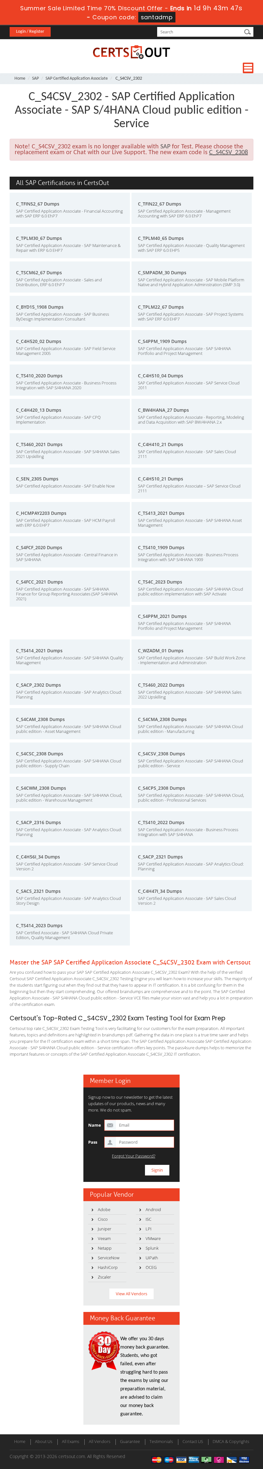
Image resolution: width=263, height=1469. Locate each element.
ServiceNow (108, 1258)
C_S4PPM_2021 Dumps (162, 616)
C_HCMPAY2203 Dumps (41, 513)
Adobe (104, 1209)
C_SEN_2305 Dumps (37, 479)
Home (19, 78)
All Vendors (99, 1441)
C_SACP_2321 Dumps (160, 857)
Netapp (105, 1248)
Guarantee (130, 1441)
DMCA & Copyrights (231, 1441)
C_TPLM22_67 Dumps (161, 307)
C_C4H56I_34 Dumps (38, 857)
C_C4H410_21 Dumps (160, 444)
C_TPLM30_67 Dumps (39, 238)
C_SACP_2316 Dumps (38, 822)
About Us (43, 1441)
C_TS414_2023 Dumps (39, 925)
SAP (35, 78)
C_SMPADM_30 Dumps (162, 272)
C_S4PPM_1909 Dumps (162, 341)
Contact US (192, 1441)
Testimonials (161, 1441)
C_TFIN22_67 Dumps (159, 204)
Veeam (104, 1238)
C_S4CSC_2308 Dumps (39, 754)
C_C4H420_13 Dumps (38, 410)
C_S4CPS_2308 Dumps (161, 788)
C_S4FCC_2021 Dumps (39, 582)
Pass (92, 1142)
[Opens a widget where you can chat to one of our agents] (239, 1458)
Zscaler (104, 1277)
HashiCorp (108, 1267)
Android (153, 1209)
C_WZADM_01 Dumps (160, 650)
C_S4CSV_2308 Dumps (161, 754)
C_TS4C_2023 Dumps (160, 582)
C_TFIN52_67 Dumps (37, 204)
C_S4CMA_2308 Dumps (162, 719)
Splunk (152, 1248)
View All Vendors (131, 1294)
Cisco (103, 1219)
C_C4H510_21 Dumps (160, 479)
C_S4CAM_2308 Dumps (40, 719)
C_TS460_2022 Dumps (161, 685)
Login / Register (30, 31)
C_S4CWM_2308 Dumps (41, 788)
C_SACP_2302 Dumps (38, 685)
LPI (148, 1229)
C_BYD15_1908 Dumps (40, 307)
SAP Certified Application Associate (77, 78)
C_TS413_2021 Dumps (161, 513)
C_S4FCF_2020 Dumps (39, 547)
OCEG (151, 1267)
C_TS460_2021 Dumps (39, 444)
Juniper (104, 1229)
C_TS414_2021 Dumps (39, 650)
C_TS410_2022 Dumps (161, 822)
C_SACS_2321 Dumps (38, 891)
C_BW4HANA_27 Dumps (163, 410)
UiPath (152, 1258)
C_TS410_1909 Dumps (161, 547)
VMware (153, 1238)
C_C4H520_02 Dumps (38, 341)
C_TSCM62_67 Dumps (39, 272)
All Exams (70, 1441)
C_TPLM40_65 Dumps (161, 238)
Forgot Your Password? (133, 1156)
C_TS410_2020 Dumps (39, 376)
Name (94, 1125)
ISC (148, 1219)
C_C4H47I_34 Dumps (160, 891)
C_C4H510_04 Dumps (160, 376)
